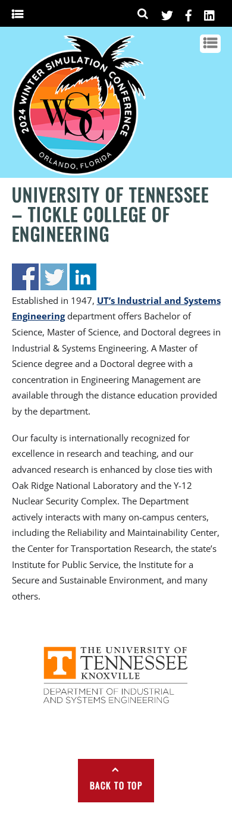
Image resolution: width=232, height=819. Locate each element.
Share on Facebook (25, 276)
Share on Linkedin (83, 276)
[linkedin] (210, 13)
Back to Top (116, 785)
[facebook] (188, 13)
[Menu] (17, 14)
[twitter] (167, 13)
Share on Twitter (53, 276)
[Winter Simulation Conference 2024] (79, 170)
